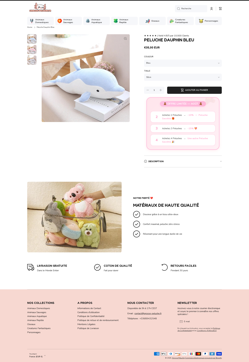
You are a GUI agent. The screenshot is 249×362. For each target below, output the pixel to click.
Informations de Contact (89, 308)
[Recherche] (177, 8)
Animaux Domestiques (38, 308)
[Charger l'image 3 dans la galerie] (31, 60)
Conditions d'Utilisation (207, 330)
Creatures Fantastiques (39, 328)
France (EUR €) (36, 356)
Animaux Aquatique (37, 316)
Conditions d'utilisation (88, 312)
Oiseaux (31, 324)
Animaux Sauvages (36, 312)
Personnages (33, 332)
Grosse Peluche (178, 358)
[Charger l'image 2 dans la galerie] (31, 49)
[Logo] (40, 8)
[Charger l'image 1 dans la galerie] (31, 38)
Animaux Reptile (35, 320)
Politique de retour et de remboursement (98, 320)
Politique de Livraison (88, 328)
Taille (147, 71)
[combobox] (191, 8)
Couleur (148, 56)
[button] (220, 8)
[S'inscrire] (218, 321)
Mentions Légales (86, 324)
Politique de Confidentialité (90, 316)
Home (29, 27)
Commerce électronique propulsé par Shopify (203, 358)
